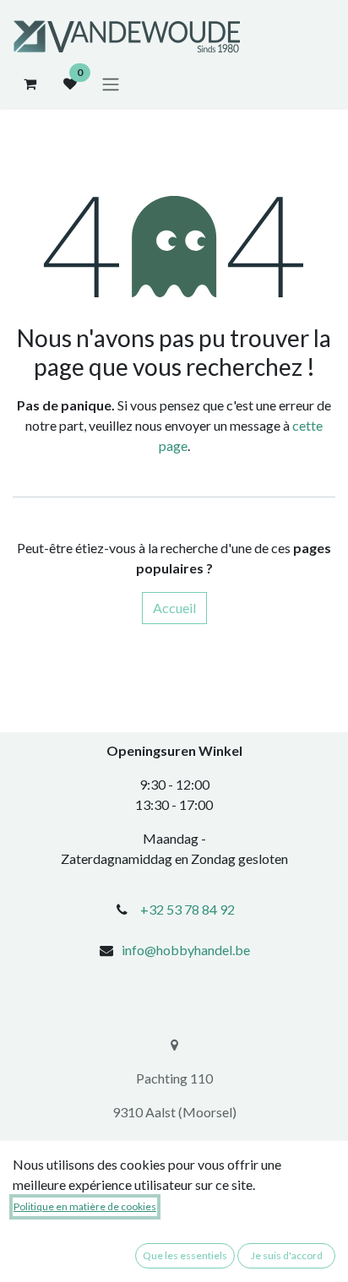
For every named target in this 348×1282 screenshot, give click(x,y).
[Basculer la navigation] (111, 83)
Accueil (174, 608)
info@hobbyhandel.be (186, 950)
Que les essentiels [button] (185, 1255)
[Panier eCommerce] (29, 83)
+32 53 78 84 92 (187, 909)
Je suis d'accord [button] (287, 1255)
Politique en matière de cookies (85, 1206)
